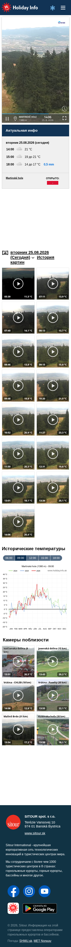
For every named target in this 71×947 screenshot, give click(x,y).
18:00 (56, 557)
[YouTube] (45, 891)
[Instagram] (29, 891)
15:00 (44, 557)
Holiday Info (16, 5)
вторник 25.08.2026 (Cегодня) (29, 255)
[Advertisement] (35, 217)
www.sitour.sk (35, 833)
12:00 (32, 557)
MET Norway (42, 940)
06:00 (8, 557)
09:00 (20, 557)
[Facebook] (14, 891)
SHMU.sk (25, 940)
